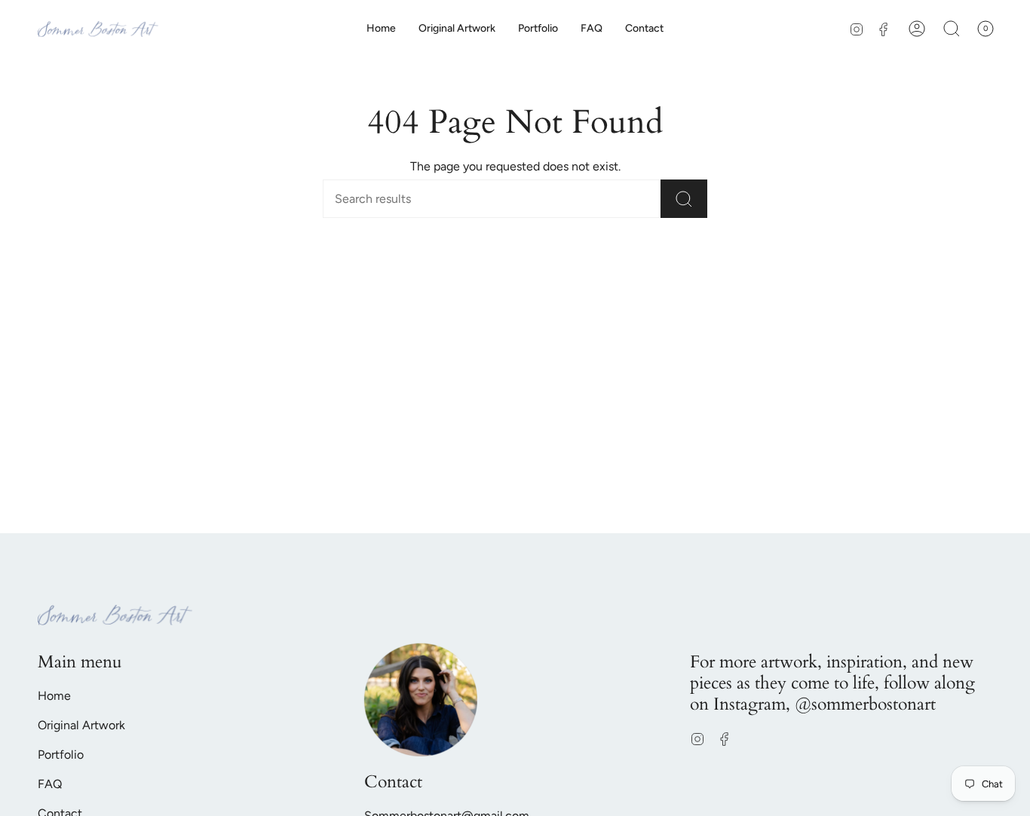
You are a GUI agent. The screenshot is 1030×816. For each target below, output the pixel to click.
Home (54, 696)
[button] (951, 28)
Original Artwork (81, 725)
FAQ (50, 784)
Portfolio (61, 754)
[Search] (684, 198)
